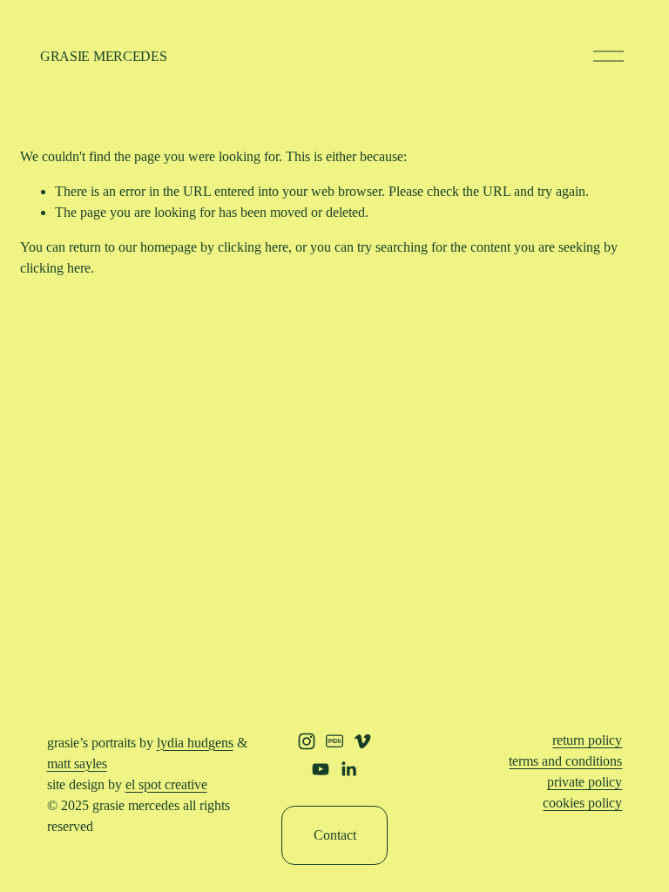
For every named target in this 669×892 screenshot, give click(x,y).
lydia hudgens (195, 742)
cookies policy (582, 802)
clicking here (253, 247)
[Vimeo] (362, 741)
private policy (584, 781)
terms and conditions (565, 760)
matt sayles (77, 763)
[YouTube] (320, 769)
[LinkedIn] (348, 769)
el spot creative (166, 784)
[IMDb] (334, 741)
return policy (587, 740)
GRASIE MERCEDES (103, 56)
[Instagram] (306, 741)
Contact (335, 835)
